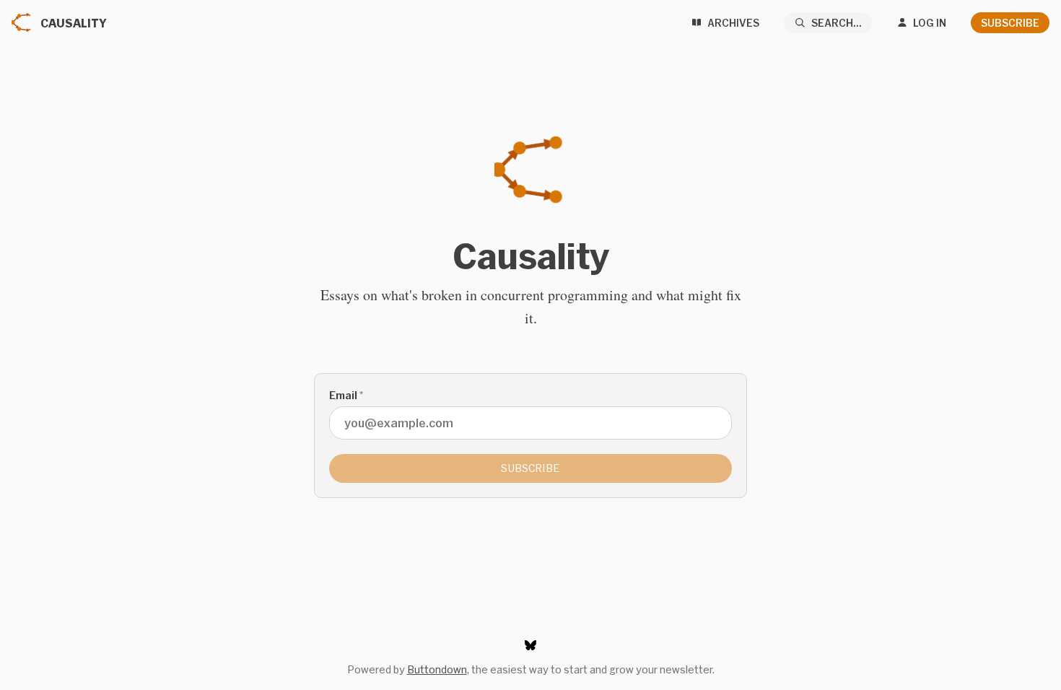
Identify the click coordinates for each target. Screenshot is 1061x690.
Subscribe (1010, 23)
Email (346, 395)
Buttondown (437, 669)
